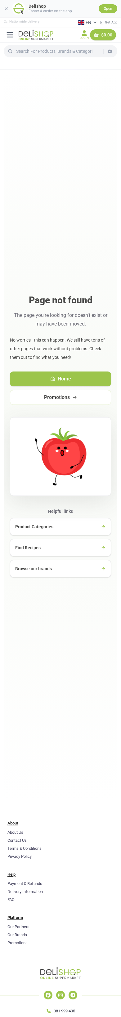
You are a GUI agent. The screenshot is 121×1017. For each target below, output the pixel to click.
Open (108, 8)
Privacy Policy (19, 856)
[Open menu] (10, 35)
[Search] (10, 51)
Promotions (57, 397)
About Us (15, 832)
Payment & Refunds (24, 883)
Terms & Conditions (24, 848)
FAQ (11, 899)
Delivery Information (25, 891)
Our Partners (18, 926)
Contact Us (17, 840)
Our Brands (17, 934)
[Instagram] (60, 995)
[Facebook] (48, 995)
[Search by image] (110, 51)
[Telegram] (73, 995)
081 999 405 (64, 1011)
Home (64, 379)
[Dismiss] (6, 8)
